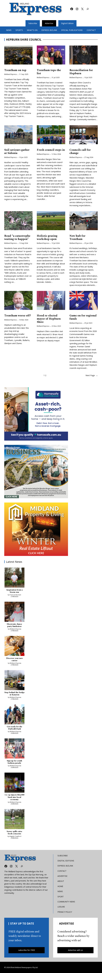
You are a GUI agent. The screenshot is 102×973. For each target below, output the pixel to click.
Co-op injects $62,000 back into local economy (14, 797)
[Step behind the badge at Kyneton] (14, 680)
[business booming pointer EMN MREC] (36, 471)
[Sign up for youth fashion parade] (14, 748)
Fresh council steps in (51, 150)
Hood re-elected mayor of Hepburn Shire (49, 319)
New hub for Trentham (77, 237)
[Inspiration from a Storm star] (14, 578)
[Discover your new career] (14, 646)
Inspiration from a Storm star (14, 591)
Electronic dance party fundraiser (14, 625)
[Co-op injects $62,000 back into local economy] (14, 783)
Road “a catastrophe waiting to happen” (17, 237)
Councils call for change (80, 151)
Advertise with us (75, 950)
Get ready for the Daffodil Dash (14, 728)
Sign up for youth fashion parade (14, 762)
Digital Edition (67, 23)
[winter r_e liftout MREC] (36, 529)
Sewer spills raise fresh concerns (14, 832)
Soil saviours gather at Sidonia (16, 151)
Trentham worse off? (17, 315)
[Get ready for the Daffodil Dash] (14, 714)
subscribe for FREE (26, 950)
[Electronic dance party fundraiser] (14, 612)
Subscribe (32, 23)
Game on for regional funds (83, 317)
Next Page (92, 375)
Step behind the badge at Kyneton (14, 693)
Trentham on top (15, 70)
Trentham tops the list (49, 72)
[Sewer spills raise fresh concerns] (14, 819)
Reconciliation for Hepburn (81, 72)
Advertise (49, 23)
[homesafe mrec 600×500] (36, 414)
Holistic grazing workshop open (47, 237)
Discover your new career (14, 659)
